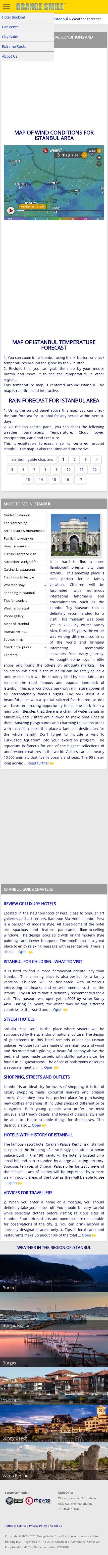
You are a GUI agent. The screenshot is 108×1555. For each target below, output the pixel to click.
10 (69, 469)
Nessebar (12, 1400)
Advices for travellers (28, 1192)
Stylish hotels (19, 1019)
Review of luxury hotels (30, 903)
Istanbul (61, 19)
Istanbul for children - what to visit (43, 961)
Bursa (8, 1288)
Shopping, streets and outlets (37, 1077)
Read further (39, 763)
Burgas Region (17, 1325)
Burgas (9, 1363)
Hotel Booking (13, 17)
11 (82, 469)
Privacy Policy (38, 1525)
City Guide (10, 36)
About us (56, 1525)
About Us (9, 56)
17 (80, 479)
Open (23, 951)
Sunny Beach (15, 1438)
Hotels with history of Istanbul (38, 1135)
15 (54, 479)
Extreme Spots (14, 46)
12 (95, 469)
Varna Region (15, 1475)
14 (41, 479)
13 (28, 479)
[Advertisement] (54, 281)
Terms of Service (15, 1525)
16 (67, 479)
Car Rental (11, 27)
